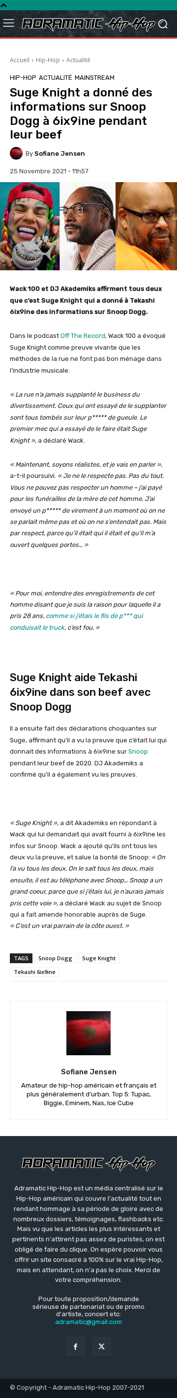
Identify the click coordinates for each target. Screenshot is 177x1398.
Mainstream (95, 77)
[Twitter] (101, 1346)
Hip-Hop (48, 60)
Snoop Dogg (55, 958)
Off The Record (82, 335)
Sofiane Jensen (59, 153)
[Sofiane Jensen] (18, 153)
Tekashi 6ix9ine (35, 971)
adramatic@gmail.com (88, 1322)
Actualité (78, 60)
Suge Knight (99, 958)
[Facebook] (75, 1346)
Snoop (138, 751)
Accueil (20, 60)
